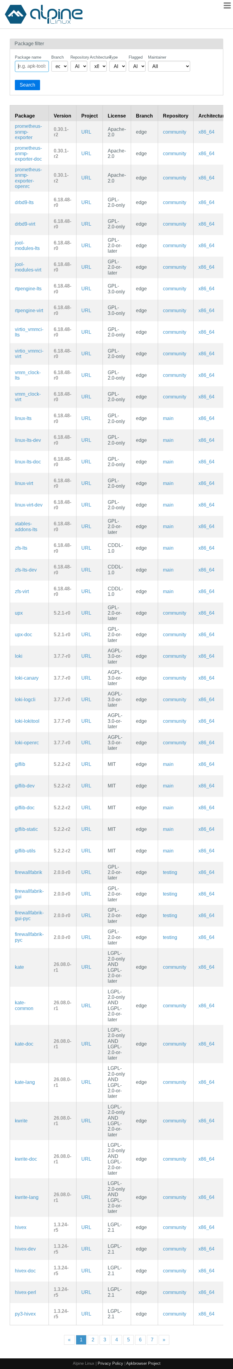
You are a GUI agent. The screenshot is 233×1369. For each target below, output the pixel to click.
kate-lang (25, 1082)
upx (19, 613)
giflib (20, 764)
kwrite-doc (26, 1159)
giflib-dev (25, 785)
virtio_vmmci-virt (29, 353)
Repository (78, 57)
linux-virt (24, 483)
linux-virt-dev (28, 504)
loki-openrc (27, 742)
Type (113, 57)
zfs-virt (22, 591)
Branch (57, 57)
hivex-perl (25, 1292)
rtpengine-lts (28, 288)
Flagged (136, 57)
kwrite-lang (27, 1197)
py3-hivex (25, 1313)
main (168, 418)
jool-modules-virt (28, 267)
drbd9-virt (25, 224)
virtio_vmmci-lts (29, 332)
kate (19, 967)
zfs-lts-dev (26, 569)
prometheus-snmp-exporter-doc (28, 153)
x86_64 (206, 132)
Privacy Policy (110, 1363)
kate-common (24, 1005)
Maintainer (157, 57)
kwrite (21, 1120)
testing (170, 872)
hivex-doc (25, 1270)
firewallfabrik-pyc (29, 937)
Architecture (98, 57)
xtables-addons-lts (26, 526)
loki (18, 656)
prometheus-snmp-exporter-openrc (28, 178)
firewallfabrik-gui (29, 894)
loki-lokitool (27, 721)
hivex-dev (25, 1248)
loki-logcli (25, 699)
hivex (20, 1227)
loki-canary (27, 678)
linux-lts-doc (28, 461)
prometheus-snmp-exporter (28, 132)
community (174, 132)
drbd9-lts (24, 202)
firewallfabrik (28, 872)
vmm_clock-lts (28, 375)
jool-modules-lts (27, 245)
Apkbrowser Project (143, 1363)
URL (86, 132)
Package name (28, 57)
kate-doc (24, 1043)
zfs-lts (21, 548)
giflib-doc (25, 807)
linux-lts (23, 418)
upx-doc (23, 634)
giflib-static (26, 829)
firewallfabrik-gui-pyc (29, 915)
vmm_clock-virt (28, 396)
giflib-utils (25, 850)
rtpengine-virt (29, 310)
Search (27, 84)
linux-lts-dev (28, 440)
